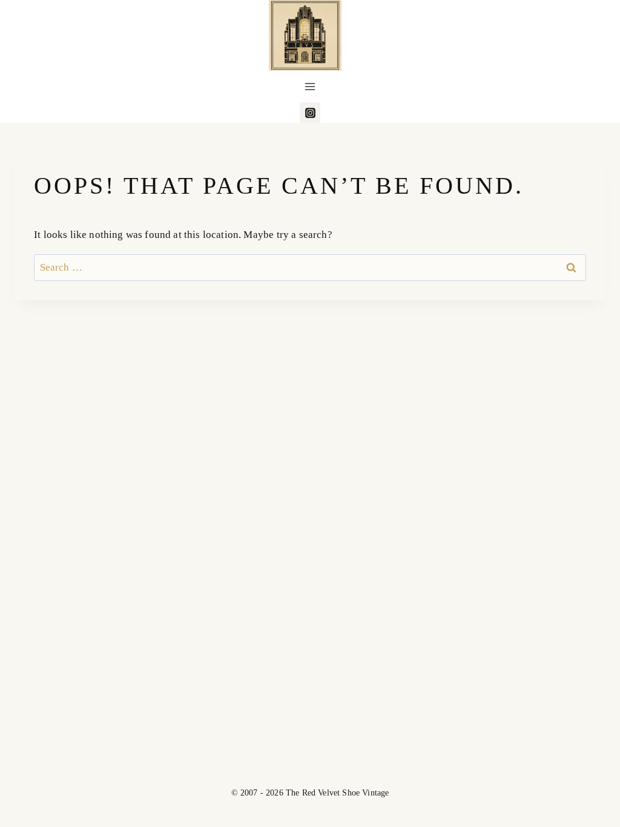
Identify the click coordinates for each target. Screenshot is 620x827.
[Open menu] (310, 86)
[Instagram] (310, 112)
